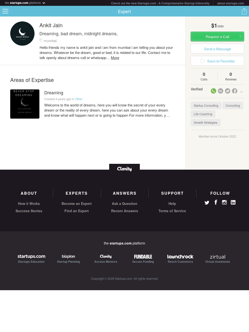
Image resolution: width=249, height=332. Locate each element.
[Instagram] (224, 202)
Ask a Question (124, 203)
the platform (23, 2)
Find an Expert (76, 210)
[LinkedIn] (233, 202)
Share (244, 11)
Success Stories (29, 210)
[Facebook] (215, 202)
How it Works (29, 203)
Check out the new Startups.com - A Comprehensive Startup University (160, 3)
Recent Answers (124, 210)
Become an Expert (77, 203)
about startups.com (230, 3)
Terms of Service (172, 210)
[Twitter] (207, 203)
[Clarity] (124, 168)
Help (172, 203)
